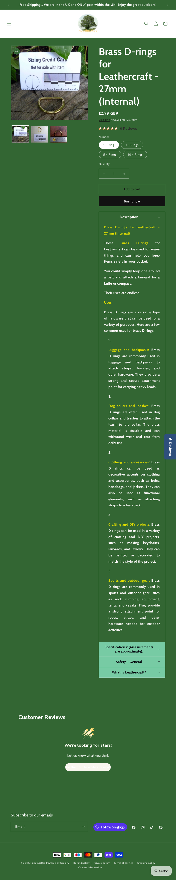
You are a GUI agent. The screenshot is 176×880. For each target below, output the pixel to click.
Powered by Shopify (57, 862)
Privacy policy (102, 862)
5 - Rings (110, 154)
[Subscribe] (83, 827)
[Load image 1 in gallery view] (20, 134)
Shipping (104, 119)
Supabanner (9, 877)
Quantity (104, 164)
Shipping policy (146, 862)
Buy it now (132, 201)
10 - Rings (135, 154)
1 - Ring (108, 145)
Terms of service (123, 862)
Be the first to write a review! (88, 767)
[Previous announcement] (8, 4)
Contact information (90, 867)
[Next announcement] (167, 4)
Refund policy (81, 862)
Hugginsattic (37, 862)
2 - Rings (132, 145)
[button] (9, 23)
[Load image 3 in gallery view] (58, 134)
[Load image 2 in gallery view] (39, 134)
